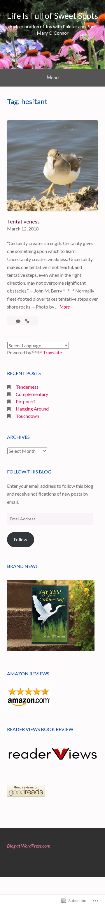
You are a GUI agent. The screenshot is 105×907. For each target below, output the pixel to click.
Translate (52, 352)
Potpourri (25, 401)
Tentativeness (23, 221)
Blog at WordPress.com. (29, 845)
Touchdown (27, 416)
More (65, 306)
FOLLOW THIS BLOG (29, 471)
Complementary (32, 394)
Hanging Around (32, 408)
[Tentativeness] (27, 321)
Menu (53, 77)
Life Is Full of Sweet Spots (52, 16)
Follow (20, 539)
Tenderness (27, 387)
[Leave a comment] (18, 321)
